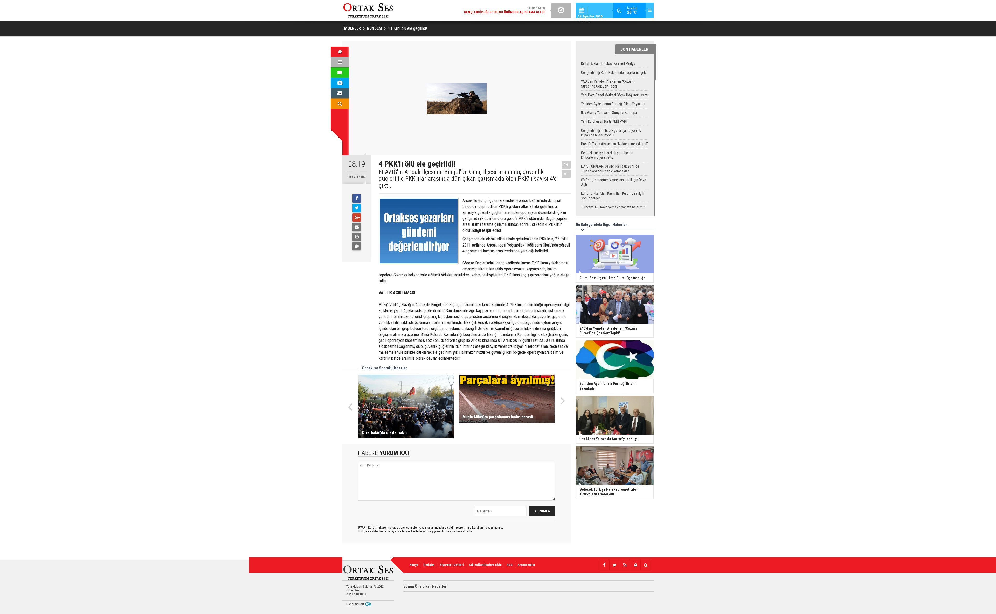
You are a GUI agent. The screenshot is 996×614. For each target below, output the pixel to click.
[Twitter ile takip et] (614, 565)
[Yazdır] (356, 237)
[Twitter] (356, 208)
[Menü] (340, 62)
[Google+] (356, 217)
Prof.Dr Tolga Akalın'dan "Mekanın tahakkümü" (614, 144)
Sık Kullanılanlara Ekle (485, 565)
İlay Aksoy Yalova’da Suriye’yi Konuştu (609, 113)
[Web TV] (340, 72)
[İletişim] (340, 93)
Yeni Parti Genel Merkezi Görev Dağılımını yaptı (614, 95)
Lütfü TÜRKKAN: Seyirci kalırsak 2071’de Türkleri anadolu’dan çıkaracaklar (610, 168)
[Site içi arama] (340, 103)
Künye (414, 565)
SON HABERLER (634, 49)
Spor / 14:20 (504, 10)
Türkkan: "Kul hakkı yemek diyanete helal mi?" (613, 207)
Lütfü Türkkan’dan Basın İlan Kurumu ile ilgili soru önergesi (612, 195)
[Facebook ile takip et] (604, 565)
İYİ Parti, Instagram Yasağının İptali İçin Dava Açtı (613, 182)
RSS (510, 565)
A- (566, 173)
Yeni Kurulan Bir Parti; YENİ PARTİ (605, 121)
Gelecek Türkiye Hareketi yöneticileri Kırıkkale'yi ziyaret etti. (607, 155)
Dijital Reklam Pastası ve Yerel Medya (608, 64)
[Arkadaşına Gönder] (356, 227)
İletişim (428, 565)
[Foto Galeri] (340, 83)
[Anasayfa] (340, 52)
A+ (566, 164)
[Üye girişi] (635, 565)
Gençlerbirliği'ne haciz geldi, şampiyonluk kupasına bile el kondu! (611, 132)
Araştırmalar (526, 565)
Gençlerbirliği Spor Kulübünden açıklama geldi (614, 72)
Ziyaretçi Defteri (451, 565)
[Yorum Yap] (356, 246)
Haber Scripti (355, 604)
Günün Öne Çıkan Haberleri (425, 586)
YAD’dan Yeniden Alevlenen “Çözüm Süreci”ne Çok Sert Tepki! (607, 83)
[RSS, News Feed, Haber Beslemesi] (625, 565)
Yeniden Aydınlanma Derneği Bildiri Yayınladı (613, 104)
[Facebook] (356, 198)
